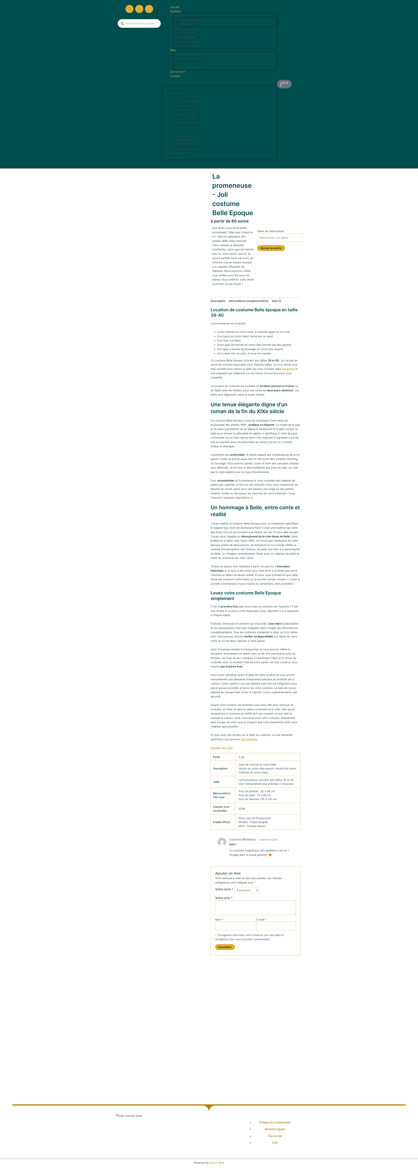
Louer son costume (186, 58)
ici (251, 497)
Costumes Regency (190, 20)
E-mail (261, 919)
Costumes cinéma (185, 28)
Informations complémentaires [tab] (248, 300)
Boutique (175, 11)
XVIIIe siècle (185, 24)
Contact (175, 76)
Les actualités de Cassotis (190, 54)
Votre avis (224, 898)
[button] (219, 84)
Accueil (174, 7)
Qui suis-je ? (177, 71)
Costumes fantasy (185, 37)
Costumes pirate (184, 32)
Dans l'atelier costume (188, 63)
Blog (173, 50)
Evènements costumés (188, 67)
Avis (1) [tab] (276, 300)
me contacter (249, 739)
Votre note (224, 889)
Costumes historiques (187, 15)
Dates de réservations (270, 231)
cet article (288, 368)
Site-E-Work (216, 1162)
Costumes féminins (186, 41)
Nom (219, 919)
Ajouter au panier (271, 248)
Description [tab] (218, 300)
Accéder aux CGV (222, 747)
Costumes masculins (187, 45)
